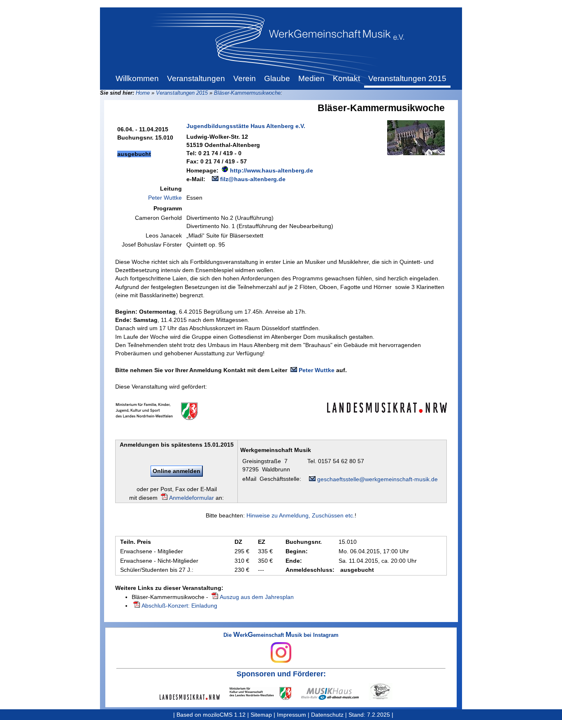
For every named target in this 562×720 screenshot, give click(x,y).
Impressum (291, 714)
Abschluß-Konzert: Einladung (179, 605)
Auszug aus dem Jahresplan (257, 597)
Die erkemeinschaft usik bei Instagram (281, 635)
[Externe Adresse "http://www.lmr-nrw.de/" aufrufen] (195, 697)
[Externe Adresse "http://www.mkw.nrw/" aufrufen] (265, 693)
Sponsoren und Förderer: (281, 674)
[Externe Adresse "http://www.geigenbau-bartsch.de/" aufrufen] (385, 691)
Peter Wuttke (165, 197)
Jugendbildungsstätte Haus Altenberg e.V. (245, 126)
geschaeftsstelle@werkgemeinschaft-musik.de (377, 479)
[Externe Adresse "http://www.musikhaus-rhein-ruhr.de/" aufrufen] (335, 694)
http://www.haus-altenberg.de (271, 170)
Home (143, 93)
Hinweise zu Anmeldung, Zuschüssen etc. (300, 515)
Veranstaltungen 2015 (182, 93)
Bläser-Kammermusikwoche (247, 93)
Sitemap (261, 714)
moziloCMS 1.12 (224, 714)
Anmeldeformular (191, 497)
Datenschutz (327, 714)
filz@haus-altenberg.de (253, 179)
